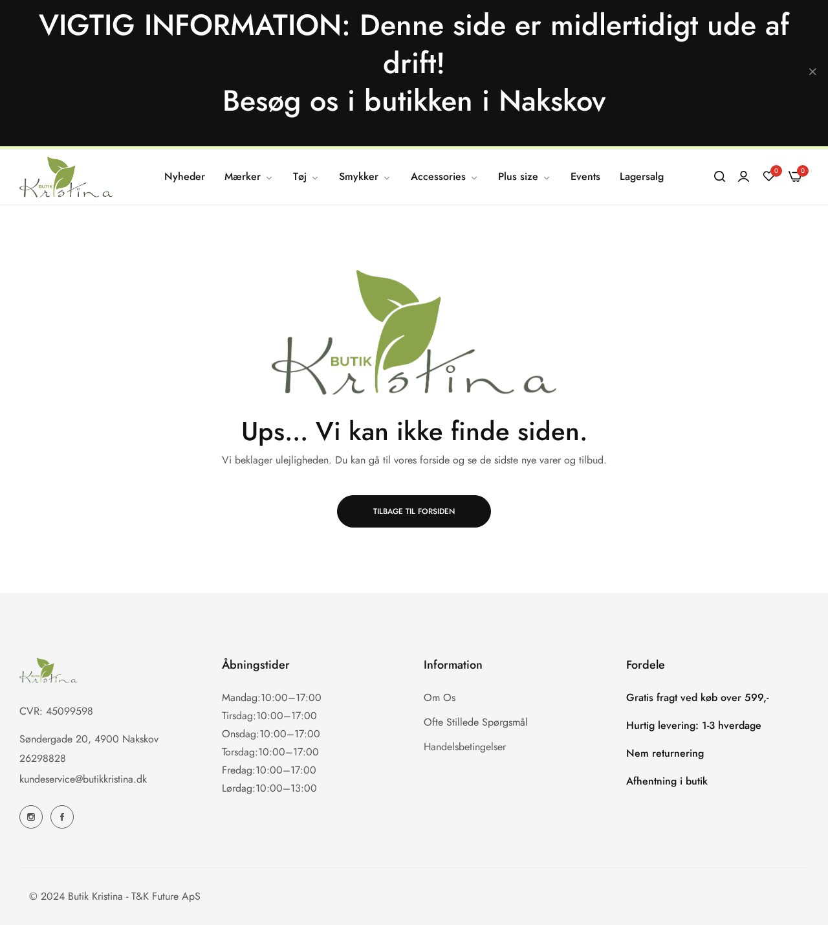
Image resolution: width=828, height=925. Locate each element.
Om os (439, 697)
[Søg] (719, 177)
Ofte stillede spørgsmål (476, 722)
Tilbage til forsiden (414, 511)
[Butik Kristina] (66, 177)
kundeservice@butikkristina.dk (83, 779)
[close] (812, 73)
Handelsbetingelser (465, 746)
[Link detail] (31, 817)
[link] (249, 176)
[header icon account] (743, 177)
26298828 (42, 758)
